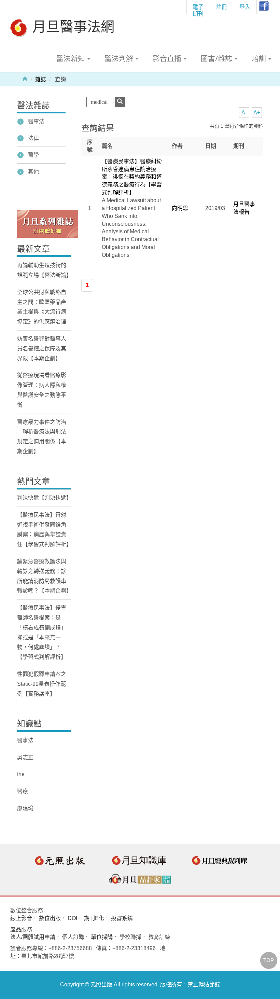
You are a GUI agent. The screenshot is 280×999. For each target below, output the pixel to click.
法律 (33, 138)
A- (244, 112)
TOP (268, 960)
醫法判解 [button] (119, 58)
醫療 (22, 791)
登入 (244, 7)
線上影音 (21, 918)
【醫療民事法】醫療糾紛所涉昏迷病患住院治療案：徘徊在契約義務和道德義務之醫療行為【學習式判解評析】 (132, 176)
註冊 (221, 7)
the (21, 774)
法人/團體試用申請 (32, 937)
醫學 (33, 155)
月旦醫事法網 (71, 26)
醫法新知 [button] (71, 58)
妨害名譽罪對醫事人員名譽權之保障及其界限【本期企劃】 (41, 348)
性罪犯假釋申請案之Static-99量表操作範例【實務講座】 (41, 684)
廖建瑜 (25, 808)
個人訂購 (73, 937)
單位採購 (102, 937)
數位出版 (50, 918)
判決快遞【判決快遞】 (44, 498)
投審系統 (122, 918)
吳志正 (25, 757)
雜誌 (40, 79)
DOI (72, 918)
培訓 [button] (260, 58)
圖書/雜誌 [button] (217, 58)
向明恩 (180, 208)
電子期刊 (198, 8)
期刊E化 (94, 918)
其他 (33, 172)
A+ (256, 112)
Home (25, 78)
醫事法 (36, 121)
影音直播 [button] (168, 58)
